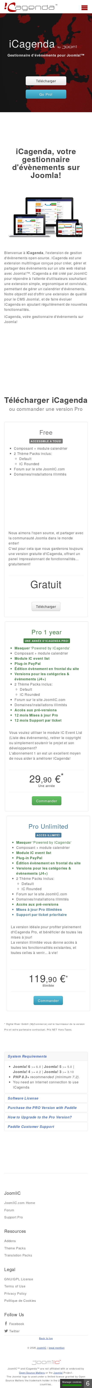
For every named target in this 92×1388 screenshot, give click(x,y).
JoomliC (41, 1347)
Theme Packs (15, 1248)
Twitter (14, 1331)
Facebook (16, 1323)
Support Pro (13, 1217)
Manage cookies (72, 1382)
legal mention (56, 1347)
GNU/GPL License (18, 1279)
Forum (9, 1210)
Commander (46, 800)
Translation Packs (18, 1255)
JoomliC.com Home (19, 1202)
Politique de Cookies (20, 1300)
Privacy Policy (15, 1293)
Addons (10, 1240)
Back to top (46, 1338)
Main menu (84, 7)
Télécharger (46, 80)
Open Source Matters (32, 1372)
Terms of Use (14, 1286)
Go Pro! (46, 94)
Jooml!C (46, 1361)
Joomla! (58, 1372)
